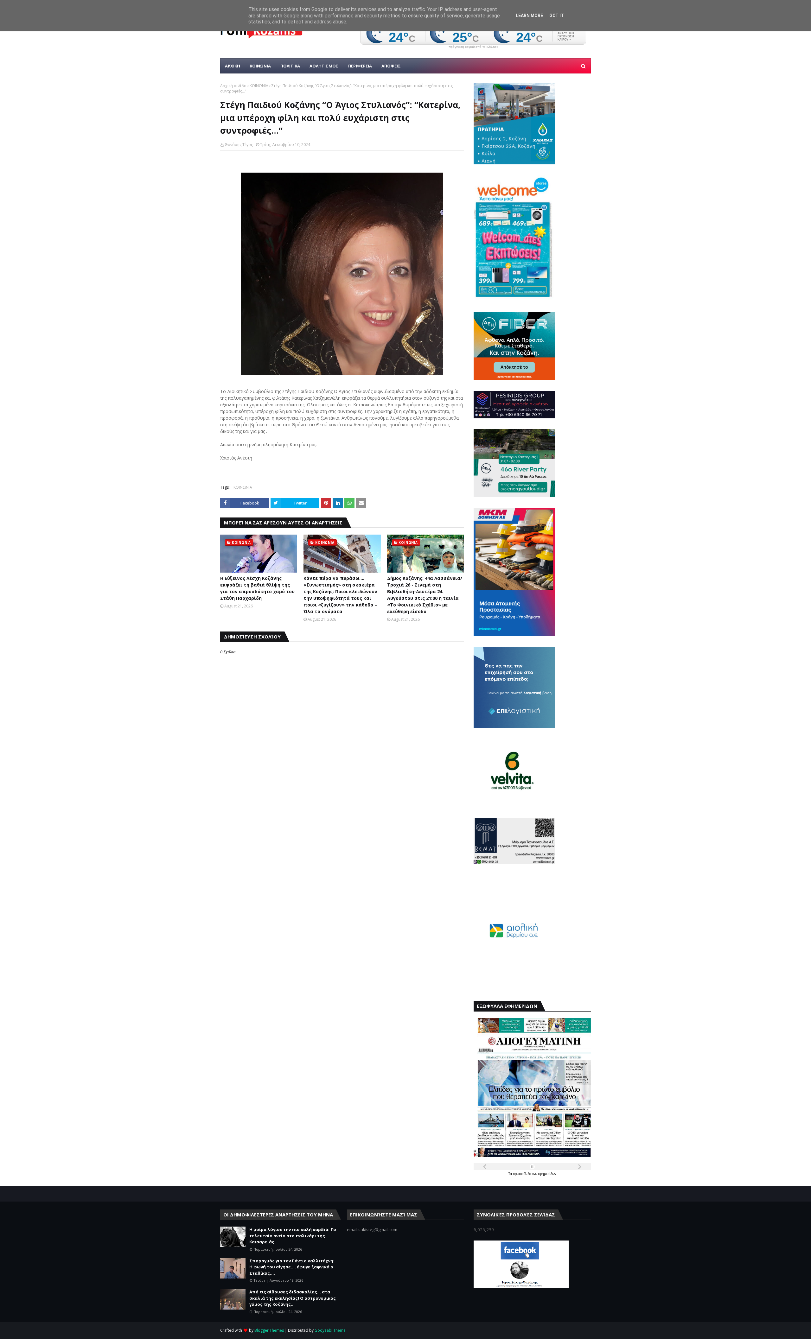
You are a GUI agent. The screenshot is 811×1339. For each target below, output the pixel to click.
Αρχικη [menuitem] (232, 66)
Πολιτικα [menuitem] (290, 66)
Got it (556, 15)
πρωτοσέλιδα (522, 1173)
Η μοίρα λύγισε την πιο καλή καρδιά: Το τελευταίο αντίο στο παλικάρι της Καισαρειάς (292, 1236)
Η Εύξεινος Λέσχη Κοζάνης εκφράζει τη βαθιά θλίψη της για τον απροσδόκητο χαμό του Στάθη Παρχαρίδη (257, 588)
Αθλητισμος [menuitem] (324, 66)
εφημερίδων (547, 1173)
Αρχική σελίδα (233, 85)
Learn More (529, 15)
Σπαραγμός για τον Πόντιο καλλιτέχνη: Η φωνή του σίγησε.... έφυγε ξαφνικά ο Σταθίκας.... (292, 1267)
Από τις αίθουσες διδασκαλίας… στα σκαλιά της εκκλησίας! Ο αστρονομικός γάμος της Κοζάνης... (292, 1298)
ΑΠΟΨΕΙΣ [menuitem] (391, 66)
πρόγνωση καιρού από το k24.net (473, 46)
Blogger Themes (269, 1330)
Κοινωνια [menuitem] (260, 66)
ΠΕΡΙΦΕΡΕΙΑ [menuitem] (360, 66)
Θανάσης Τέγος (239, 144)
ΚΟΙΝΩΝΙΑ (259, 85)
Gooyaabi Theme (330, 1330)
